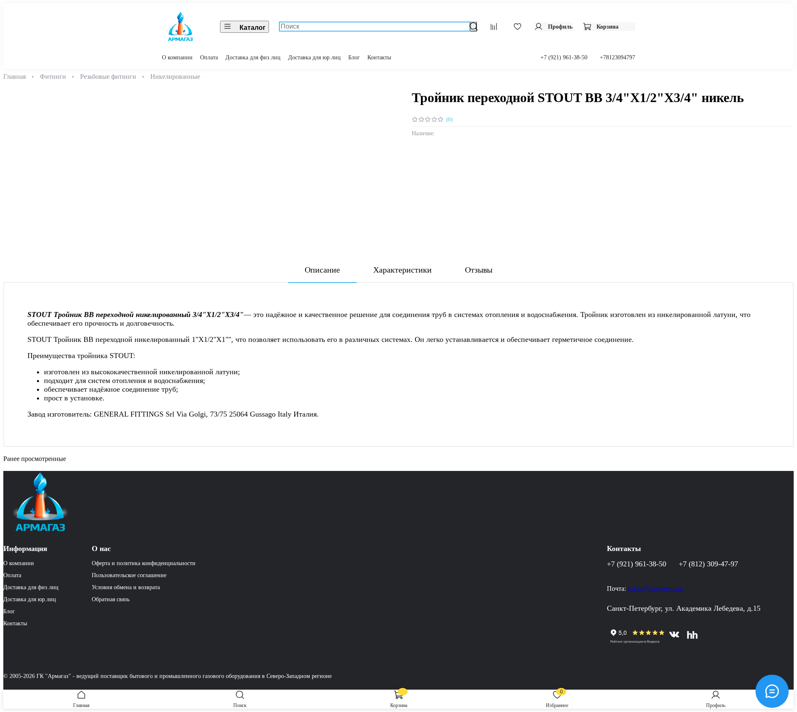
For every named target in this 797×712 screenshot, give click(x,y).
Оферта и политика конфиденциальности (144, 563)
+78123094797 (617, 57)
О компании (177, 57)
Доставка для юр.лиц (314, 57)
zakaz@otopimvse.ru (439, 232)
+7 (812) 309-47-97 (708, 564)
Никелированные (175, 76)
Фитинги (53, 76)
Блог (354, 57)
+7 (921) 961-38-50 (563, 57)
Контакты (379, 57)
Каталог (253, 27)
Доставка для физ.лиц (253, 57)
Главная (14, 76)
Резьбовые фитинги (108, 76)
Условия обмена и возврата (126, 587)
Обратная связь (111, 599)
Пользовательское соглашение (129, 575)
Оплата (209, 57)
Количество (429, 170)
